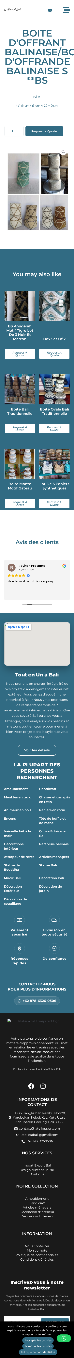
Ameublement (16, 789)
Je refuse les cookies (38, 1346)
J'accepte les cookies (38, 1340)
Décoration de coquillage (15, 901)
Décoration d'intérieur (37, 1212)
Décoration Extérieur (13, 889)
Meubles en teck (17, 797)
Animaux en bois (17, 810)
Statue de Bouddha (12, 867)
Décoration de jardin (50, 889)
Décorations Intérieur (13, 846)
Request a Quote (44, 131)
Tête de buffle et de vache (52, 821)
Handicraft (47, 789)
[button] (63, 151)
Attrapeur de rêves (19, 857)
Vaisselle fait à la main (17, 833)
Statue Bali (48, 865)
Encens (10, 818)
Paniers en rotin (52, 810)
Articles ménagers (54, 857)
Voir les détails (37, 750)
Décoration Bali (51, 878)
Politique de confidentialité (38, 1352)
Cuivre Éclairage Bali (52, 833)
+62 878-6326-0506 (39, 1001)
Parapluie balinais (53, 844)
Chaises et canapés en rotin (54, 799)
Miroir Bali (12, 878)
